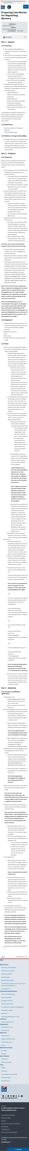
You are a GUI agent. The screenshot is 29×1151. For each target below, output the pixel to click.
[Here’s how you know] (14, 2)
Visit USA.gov (5, 1142)
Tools (1, 1065)
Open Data (4, 1013)
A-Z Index (3, 1050)
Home (2, 960)
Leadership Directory (7, 1027)
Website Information (6, 1047)
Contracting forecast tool (8, 1074)
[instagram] (16, 1096)
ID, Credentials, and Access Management (12, 1007)
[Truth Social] (11, 1096)
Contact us (3, 1019)
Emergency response (7, 1000)
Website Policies (6, 1118)
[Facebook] (3, 1096)
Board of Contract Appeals (8, 1132)
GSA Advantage (5, 1077)
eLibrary (3, 1071)
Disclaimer (8, 37)
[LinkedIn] (8, 1096)
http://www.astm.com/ (11, 132)
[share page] (4, 957)
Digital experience (6, 997)
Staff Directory (5, 1030)
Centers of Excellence (7, 994)
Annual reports (5, 1035)
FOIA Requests (5, 1129)
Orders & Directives (6, 1042)
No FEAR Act (4, 1126)
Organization (4, 1024)
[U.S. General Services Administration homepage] (6, 7)
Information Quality (6, 1010)
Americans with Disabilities (8, 967)
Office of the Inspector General (10, 1123)
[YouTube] (13, 1096)
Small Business (5, 989)
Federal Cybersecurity (7, 1004)
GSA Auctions (5, 1081)
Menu (25, 6)
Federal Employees (6, 974)
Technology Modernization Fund (10, 1016)
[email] (22, 1096)
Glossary (19, 1149)
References (3, 1033)
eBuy (2, 1067)
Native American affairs (7, 980)
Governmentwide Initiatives (8, 991)
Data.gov (3, 1059)
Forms (3, 1045)
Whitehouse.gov (5, 1062)
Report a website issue (7, 1022)
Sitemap (3, 1054)
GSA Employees (5, 977)
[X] (5, 1096)
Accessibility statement (8, 1115)
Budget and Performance (8, 1039)
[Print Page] (2, 957)
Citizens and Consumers (8, 970)
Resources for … (5, 964)
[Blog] (19, 1096)
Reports (3, 1121)
